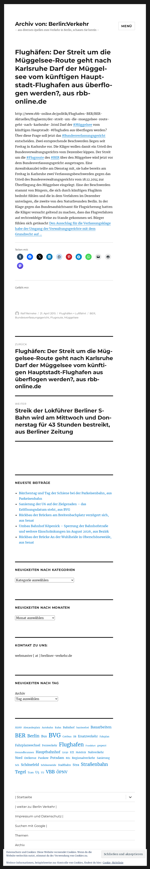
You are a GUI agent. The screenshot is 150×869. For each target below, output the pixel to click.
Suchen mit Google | (31, 826)
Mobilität (81, 752)
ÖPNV (61, 772)
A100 (18, 727)
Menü (126, 26)
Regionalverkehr (83, 758)
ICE (72, 752)
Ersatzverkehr (88, 736)
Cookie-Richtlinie (113, 862)
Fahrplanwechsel (27, 745)
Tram (31, 772)
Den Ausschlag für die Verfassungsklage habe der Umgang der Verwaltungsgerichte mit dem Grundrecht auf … (63, 228)
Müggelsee (71, 317)
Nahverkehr (96, 752)
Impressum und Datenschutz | (39, 816)
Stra (76, 765)
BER (92, 313)
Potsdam (57, 758)
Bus (44, 736)
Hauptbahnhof (48, 752)
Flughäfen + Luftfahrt (72, 313)
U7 (42, 772)
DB (74, 736)
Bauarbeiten (101, 727)
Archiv (20, 693)
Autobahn (47, 727)
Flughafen (71, 744)
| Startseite (23, 797)
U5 (37, 772)
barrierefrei (82, 727)
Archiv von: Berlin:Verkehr (52, 24)
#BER (55, 157)
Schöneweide (48, 765)
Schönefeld (30, 765)
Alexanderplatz (31, 727)
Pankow (43, 758)
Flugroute (56, 317)
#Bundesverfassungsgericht (83, 135)
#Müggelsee (82, 125)
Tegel (20, 772)
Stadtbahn (64, 765)
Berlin (33, 736)
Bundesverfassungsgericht (32, 317)
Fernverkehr (49, 745)
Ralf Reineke (29, 313)
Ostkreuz (30, 758)
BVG (55, 735)
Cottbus (66, 736)
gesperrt (101, 745)
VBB (50, 772)
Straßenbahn (94, 764)
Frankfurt (91, 745)
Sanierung (103, 758)
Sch (17, 765)
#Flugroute (35, 157)
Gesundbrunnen (24, 752)
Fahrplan (104, 736)
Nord (18, 758)
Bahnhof (69, 727)
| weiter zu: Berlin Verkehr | (36, 807)
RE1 (68, 758)
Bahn (58, 727)
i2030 (65, 752)
